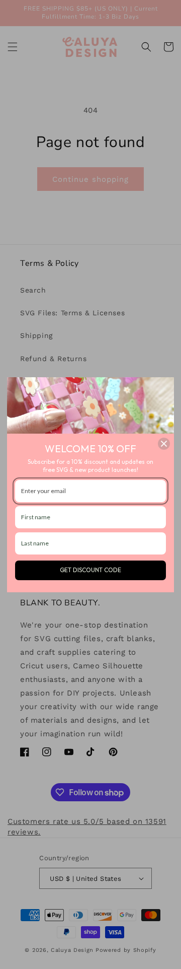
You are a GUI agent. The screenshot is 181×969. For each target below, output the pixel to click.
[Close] (164, 444)
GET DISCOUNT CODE (90, 570)
